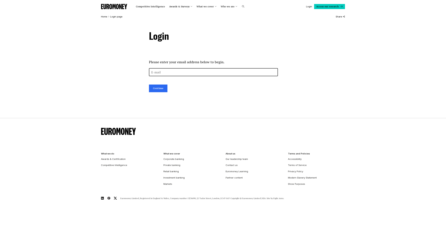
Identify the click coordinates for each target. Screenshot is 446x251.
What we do (107, 153)
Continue (158, 88)
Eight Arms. (278, 198)
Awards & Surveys (179, 6)
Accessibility (295, 159)
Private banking (171, 165)
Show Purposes (296, 183)
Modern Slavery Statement (302, 177)
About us (230, 153)
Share (339, 16)
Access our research (327, 6)
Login (309, 6)
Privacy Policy (295, 171)
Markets (167, 183)
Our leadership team (237, 159)
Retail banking (171, 171)
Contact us (232, 165)
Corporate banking (173, 159)
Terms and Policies (299, 153)
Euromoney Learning (237, 171)
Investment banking (174, 177)
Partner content (234, 177)
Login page (116, 16)
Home (104, 16)
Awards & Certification (113, 159)
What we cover (205, 6)
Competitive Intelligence (150, 6)
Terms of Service (297, 165)
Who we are (227, 6)
